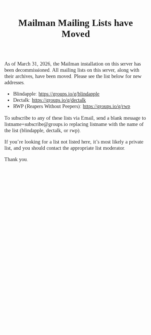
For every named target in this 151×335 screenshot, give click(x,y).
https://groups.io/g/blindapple (68, 94)
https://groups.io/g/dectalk (59, 100)
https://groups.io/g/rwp (106, 106)
